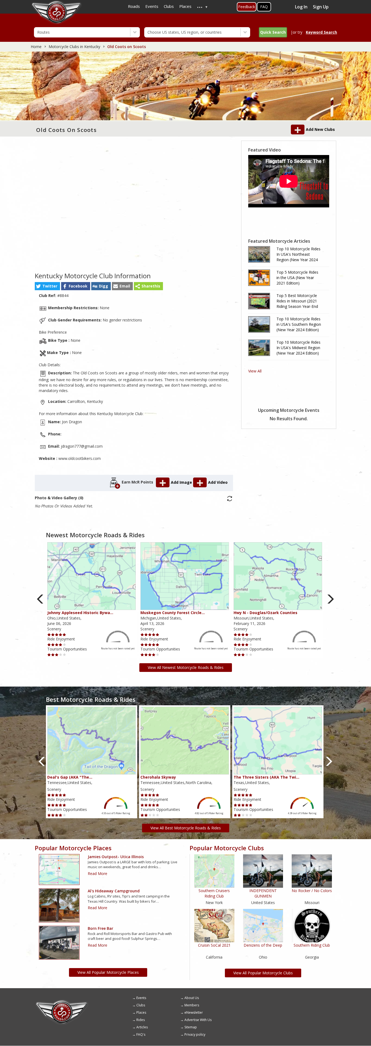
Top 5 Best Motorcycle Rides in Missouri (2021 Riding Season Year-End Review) (297, 301)
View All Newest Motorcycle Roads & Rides (186, 667)
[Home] (62, 1002)
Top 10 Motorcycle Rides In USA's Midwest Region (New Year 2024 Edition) (298, 348)
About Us (191, 998)
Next (330, 599)
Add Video (218, 482)
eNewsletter (193, 1012)
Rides (140, 1019)
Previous (40, 599)
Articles (142, 1027)
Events (141, 998)
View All (255, 371)
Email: (54, 446)
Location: (57, 401)
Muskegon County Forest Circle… (172, 612)
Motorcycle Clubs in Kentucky (74, 46)
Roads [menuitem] (134, 6)
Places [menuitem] (185, 6)
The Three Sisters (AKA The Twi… (266, 777)
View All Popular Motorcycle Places (108, 972)
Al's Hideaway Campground (114, 890)
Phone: (54, 434)
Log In (301, 7)
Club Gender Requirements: (75, 320)
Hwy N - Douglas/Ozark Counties (265, 612)
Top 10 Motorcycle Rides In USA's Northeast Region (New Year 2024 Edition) (298, 254)
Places (141, 1012)
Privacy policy (194, 1034)
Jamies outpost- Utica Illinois (116, 856)
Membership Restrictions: (73, 307)
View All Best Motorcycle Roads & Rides (185, 827)
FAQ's (140, 1034)
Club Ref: (47, 295)
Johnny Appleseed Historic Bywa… (80, 612)
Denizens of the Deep (263, 945)
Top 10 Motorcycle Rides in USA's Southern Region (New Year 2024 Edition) (298, 324)
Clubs (140, 1005)
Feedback (246, 6)
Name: (54, 421)
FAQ (264, 6)
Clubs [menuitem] (169, 6)
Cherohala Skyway (158, 777)
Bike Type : (59, 340)
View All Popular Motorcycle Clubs (263, 972)
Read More (97, 873)
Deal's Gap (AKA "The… (69, 777)
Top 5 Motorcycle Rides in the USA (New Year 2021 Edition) (297, 278)
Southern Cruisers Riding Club (214, 893)
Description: (60, 372)
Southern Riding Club (312, 945)
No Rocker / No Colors (312, 890)
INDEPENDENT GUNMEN (263, 893)
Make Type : (59, 352)
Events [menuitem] (151, 6)
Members (191, 1005)
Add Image (182, 482)
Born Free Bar (100, 928)
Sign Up (321, 7)
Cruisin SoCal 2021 (214, 945)
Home (36, 46)
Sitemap (190, 1027)
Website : (48, 458)
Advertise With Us (198, 1019)
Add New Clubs (320, 129)
